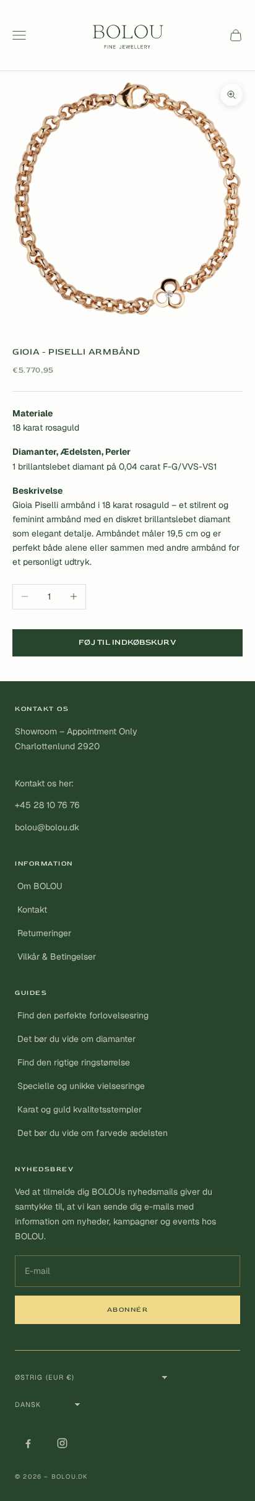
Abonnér (128, 1309)
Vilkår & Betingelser (56, 956)
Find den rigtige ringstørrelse (73, 1062)
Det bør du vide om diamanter (76, 1038)
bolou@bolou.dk (47, 827)
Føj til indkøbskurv (127, 642)
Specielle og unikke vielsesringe (81, 1085)
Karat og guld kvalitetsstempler (79, 1109)
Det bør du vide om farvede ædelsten (92, 1132)
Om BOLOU (40, 886)
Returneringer (44, 933)
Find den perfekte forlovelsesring (83, 1015)
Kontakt (32, 909)
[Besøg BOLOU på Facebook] (28, 1443)
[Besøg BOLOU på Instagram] (62, 1443)
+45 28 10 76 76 (47, 805)
